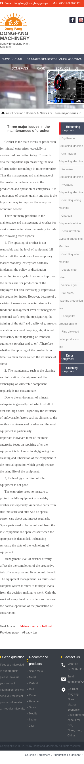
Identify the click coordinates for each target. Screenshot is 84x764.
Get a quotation (13, 657)
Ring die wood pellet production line (69, 339)
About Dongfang (18, 63)
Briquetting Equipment (66, 755)
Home (6, 59)
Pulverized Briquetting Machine (71, 173)
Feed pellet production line (68, 320)
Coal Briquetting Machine (70, 204)
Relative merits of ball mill (35, 626)
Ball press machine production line (71, 301)
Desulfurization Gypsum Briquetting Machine (71, 239)
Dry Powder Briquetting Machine (71, 142)
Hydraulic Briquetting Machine (71, 188)
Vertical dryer (69, 285)
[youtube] (81, 22)
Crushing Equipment (37, 755)
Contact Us (76, 63)
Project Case (41, 63)
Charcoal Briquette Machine (70, 219)
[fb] (72, 22)
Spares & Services (62, 63)
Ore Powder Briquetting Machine (71, 157)
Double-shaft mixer (68, 273)
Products (29, 59)
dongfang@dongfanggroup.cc (32, 3)
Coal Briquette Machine (69, 258)
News (51, 59)
